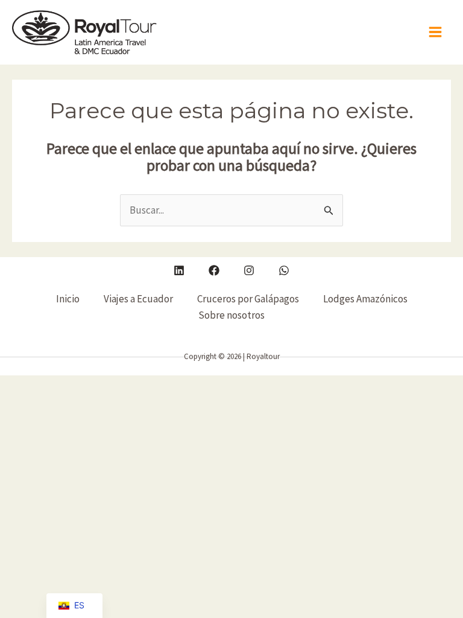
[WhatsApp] (284, 270)
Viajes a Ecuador (138, 298)
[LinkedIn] (179, 270)
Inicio (68, 298)
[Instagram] (249, 270)
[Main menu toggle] (436, 32)
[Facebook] (214, 270)
